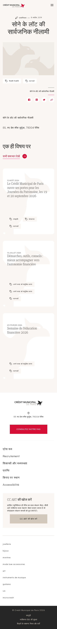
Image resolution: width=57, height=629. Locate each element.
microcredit (8, 597)
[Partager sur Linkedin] (36, 99)
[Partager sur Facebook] (29, 99)
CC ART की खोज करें (28, 519)
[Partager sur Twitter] (44, 99)
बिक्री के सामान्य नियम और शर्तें (28, 623)
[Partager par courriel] (51, 99)
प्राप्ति (6, 470)
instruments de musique (14, 577)
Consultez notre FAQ (31, 430)
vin (4, 591)
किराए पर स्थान (11, 477)
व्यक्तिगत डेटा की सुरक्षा (28, 619)
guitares (7, 584)
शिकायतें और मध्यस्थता (15, 463)
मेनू (52, 5)
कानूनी (28, 615)
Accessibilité (11, 484)
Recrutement (11, 456)
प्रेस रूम (7, 449)
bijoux (5, 551)
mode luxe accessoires (14, 564)
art (4, 571)
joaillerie (7, 544)
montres (7, 557)
